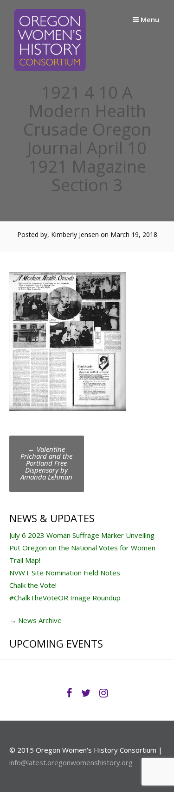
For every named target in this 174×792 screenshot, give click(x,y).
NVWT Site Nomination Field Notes (64, 572)
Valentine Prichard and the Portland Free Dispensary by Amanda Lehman (46, 462)
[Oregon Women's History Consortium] (49, 68)
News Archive (40, 620)
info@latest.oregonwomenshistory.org (71, 762)
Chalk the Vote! (33, 585)
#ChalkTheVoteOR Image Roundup (65, 597)
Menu (149, 19)
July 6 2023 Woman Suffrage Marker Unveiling (82, 535)
